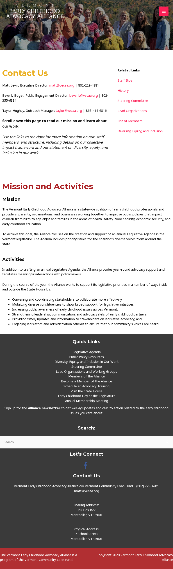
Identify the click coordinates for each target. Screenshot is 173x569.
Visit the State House (86, 391)
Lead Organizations (132, 110)
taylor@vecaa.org (69, 110)
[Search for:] (86, 442)
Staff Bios (125, 80)
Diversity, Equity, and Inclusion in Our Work (86, 361)
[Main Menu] (163, 11)
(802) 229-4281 (147, 486)
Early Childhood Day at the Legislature (86, 395)
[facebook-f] (86, 465)
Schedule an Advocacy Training (86, 386)
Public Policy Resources (86, 356)
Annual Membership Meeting (86, 400)
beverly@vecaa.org (83, 95)
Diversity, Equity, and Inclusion (140, 131)
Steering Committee (133, 100)
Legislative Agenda (87, 352)
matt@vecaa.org (61, 85)
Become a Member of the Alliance (86, 381)
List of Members (130, 121)
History (123, 90)
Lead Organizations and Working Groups (86, 371)
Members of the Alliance (86, 376)
